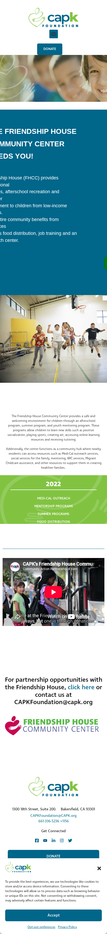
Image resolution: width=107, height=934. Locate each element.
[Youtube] (45, 840)
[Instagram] (62, 840)
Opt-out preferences (41, 927)
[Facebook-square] (37, 840)
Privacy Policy (67, 927)
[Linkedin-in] (53, 840)
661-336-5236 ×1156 (53, 821)
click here (81, 687)
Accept (54, 915)
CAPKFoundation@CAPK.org (53, 815)
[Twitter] (70, 840)
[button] (99, 868)
